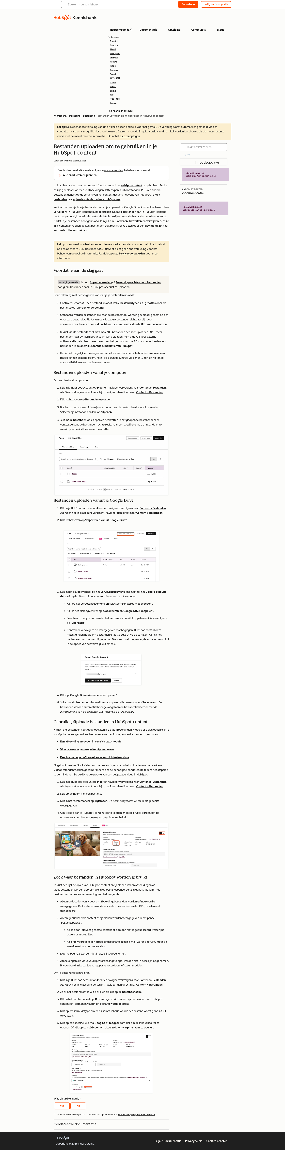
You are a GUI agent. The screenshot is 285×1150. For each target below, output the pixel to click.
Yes (62, 1105)
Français (114, 58)
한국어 (113, 91)
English (113, 103)
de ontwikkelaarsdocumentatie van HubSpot (104, 345)
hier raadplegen (130, 136)
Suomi (113, 74)
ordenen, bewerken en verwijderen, (139, 221)
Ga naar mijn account (121, 111)
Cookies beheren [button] (216, 1141)
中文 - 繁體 (115, 78)
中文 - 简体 (115, 99)
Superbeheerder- (101, 282)
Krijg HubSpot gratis (216, 4)
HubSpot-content (131, 185)
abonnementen (113, 170)
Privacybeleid (193, 1141)
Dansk (113, 82)
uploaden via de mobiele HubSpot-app (97, 199)
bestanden (60, 199)
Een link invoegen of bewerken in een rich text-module (94, 757)
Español (114, 41)
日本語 (113, 49)
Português (115, 53)
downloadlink (153, 225)
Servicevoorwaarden (132, 253)
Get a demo (188, 4)
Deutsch (114, 45)
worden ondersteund (90, 307)
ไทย (111, 95)
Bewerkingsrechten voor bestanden (138, 282)
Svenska (114, 70)
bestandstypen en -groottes (138, 303)
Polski (113, 66)
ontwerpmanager (129, 1027)
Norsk (113, 86)
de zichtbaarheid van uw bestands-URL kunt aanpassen (132, 324)
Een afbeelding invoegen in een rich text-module (90, 741)
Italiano (113, 62)
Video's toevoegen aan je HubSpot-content (87, 749)
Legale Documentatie (168, 1141)
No (78, 1105)
